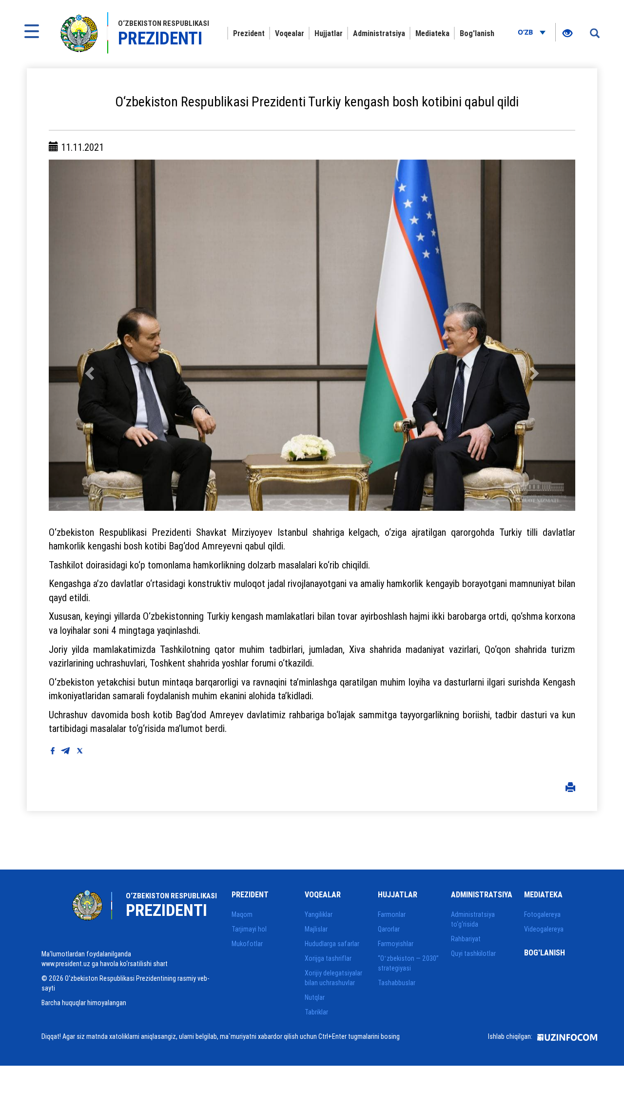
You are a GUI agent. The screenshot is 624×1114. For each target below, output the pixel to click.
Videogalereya (544, 929)
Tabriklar (316, 1012)
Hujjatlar (328, 33)
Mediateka (432, 33)
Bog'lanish (477, 33)
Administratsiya (379, 33)
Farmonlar (392, 914)
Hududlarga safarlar (332, 943)
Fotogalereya (542, 914)
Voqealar (289, 33)
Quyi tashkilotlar (473, 953)
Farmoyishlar (395, 943)
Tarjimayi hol (249, 929)
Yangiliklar (318, 914)
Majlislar (316, 929)
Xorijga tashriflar (328, 958)
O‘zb (526, 32)
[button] (88, 335)
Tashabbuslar (396, 982)
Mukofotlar (247, 943)
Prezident (249, 33)
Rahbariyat (466, 938)
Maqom (242, 914)
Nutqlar (315, 997)
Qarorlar (389, 929)
